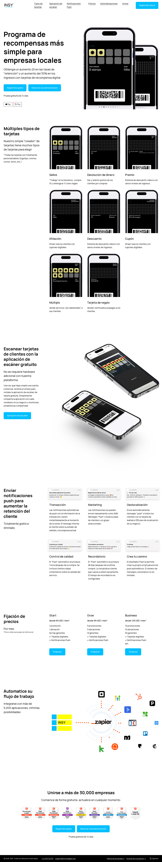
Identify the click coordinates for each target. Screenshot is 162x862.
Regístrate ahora (147, 5)
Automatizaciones (109, 3)
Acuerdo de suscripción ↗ (136, 858)
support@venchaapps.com (65, 858)
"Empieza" (57, 651)
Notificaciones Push (74, 5)
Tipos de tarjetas (38, 5)
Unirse (125, 3)
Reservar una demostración (45, 87)
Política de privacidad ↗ (115, 858)
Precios (92, 3)
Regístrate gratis (15, 87)
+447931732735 (47, 858)
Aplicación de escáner (55, 5)
